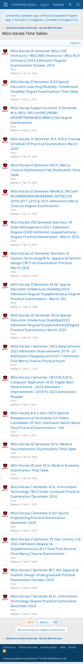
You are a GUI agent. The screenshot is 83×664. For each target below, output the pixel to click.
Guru (13, 69)
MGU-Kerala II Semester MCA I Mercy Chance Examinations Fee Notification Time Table (45, 170)
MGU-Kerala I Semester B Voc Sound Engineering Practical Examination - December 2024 (39, 518)
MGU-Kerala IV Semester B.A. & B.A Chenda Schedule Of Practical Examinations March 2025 (45, 144)
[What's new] (70, 4)
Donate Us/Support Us (62, 20)
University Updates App (22, 15)
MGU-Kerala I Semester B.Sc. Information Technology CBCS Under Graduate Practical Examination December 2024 (44, 491)
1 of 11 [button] (30, 622)
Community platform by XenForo (35, 658)
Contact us (9, 647)
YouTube (20, 20)
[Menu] (5, 5)
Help (62, 647)
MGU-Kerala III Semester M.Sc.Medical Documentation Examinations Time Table (43, 446)
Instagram (36, 20)
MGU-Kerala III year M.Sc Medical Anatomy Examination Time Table (44, 467)
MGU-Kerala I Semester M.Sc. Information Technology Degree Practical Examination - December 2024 (44, 601)
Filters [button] (74, 43)
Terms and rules (28, 647)
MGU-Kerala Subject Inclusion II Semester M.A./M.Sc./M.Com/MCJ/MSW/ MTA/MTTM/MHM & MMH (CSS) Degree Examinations (43, 115)
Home (72, 647)
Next (43, 622)
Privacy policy (48, 647)
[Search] (78, 4)
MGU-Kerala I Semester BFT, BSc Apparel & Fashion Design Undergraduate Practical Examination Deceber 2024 (44, 575)
